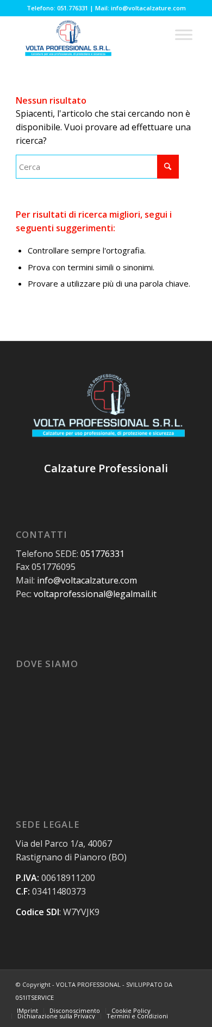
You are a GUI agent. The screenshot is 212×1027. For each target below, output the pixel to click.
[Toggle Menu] (183, 34)
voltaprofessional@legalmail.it (95, 594)
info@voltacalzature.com (87, 580)
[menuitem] (27, 1010)
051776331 (102, 554)
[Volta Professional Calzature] (88, 37)
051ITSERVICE (35, 997)
